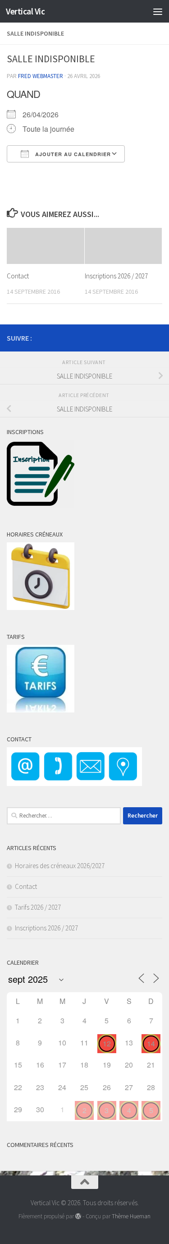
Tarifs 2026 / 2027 (38, 907)
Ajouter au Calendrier (72, 154)
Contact (18, 276)
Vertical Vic (25, 11)
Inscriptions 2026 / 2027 (116, 276)
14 (151, 1043)
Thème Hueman (131, 1216)
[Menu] (157, 11)
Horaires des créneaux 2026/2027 (60, 865)
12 (107, 1043)
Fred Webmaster (40, 76)
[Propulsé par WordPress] (78, 1216)
